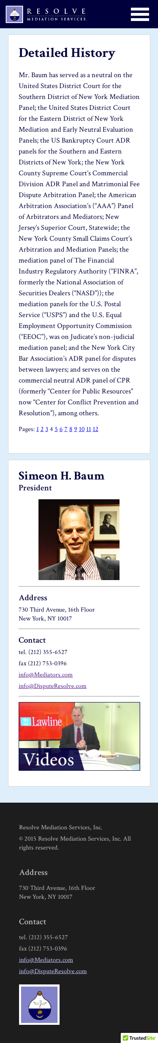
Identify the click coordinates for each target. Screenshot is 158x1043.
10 (82, 429)
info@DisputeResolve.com (53, 686)
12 (95, 429)
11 (88, 429)
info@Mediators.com (46, 675)
